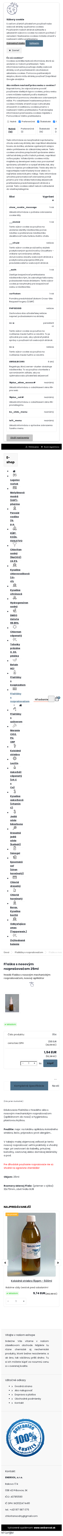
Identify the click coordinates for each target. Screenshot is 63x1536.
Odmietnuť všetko (15, 43)
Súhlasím (34, 43)
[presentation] (5, 1263)
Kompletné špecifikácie (29, 1086)
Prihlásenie (34, 447)
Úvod (6, 952)
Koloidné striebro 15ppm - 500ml (31, 1281)
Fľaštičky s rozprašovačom (29, 952)
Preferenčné (28, 121)
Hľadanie (41, 699)
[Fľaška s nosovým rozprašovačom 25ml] (12, 1003)
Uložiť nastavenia (19, 437)
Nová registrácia (51, 447)
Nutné (13, 121)
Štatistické (45, 121)
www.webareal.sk (44, 1527)
